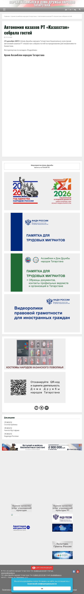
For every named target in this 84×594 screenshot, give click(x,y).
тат (70, 9)
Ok (42, 589)
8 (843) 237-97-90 (39, 575)
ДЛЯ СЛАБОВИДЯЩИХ (44, 568)
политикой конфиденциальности (42, 584)
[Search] (79, 9)
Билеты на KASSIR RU (42, 166)
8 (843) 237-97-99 (40, 571)
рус (66, 9)
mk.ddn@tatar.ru (56, 575)
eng (75, 9)
